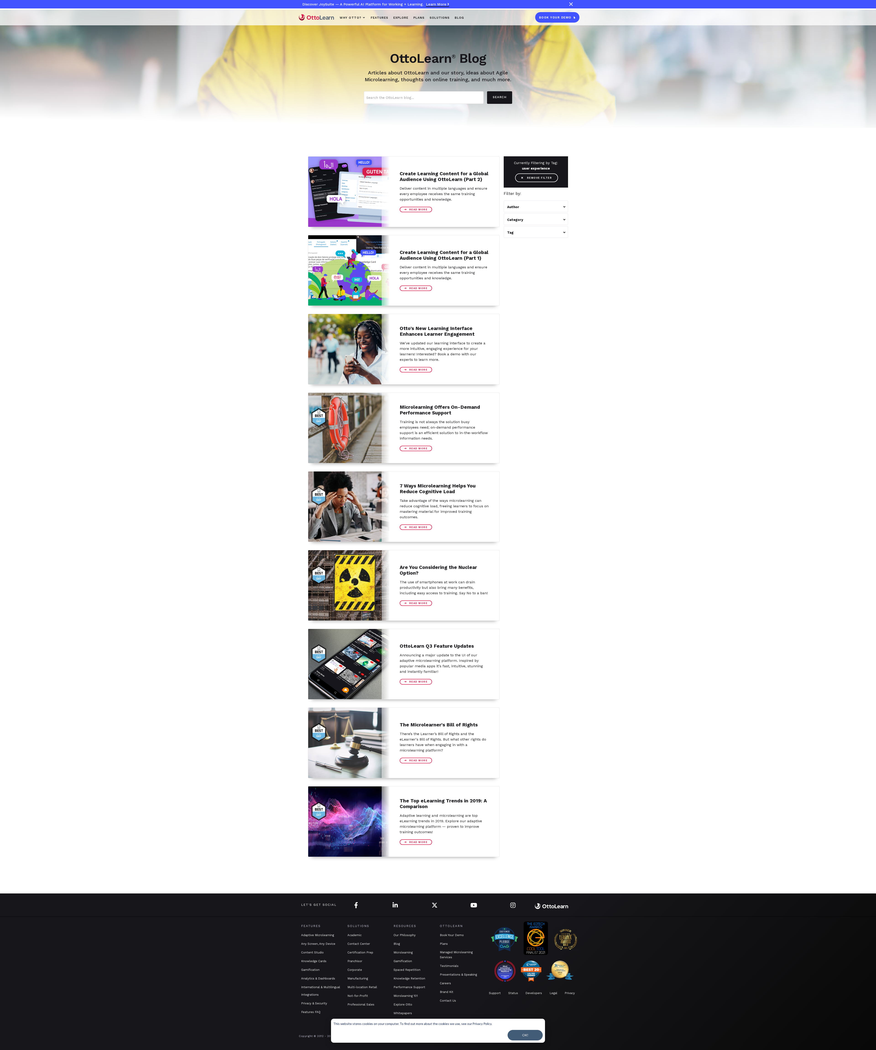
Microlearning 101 (406, 996)
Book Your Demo (452, 935)
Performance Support (409, 987)
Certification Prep (360, 952)
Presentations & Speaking (458, 974)
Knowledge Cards (313, 961)
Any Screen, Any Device (318, 943)
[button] (352, 17)
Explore (400, 17)
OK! (525, 1035)
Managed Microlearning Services (456, 954)
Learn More (437, 4)
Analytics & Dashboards (318, 978)
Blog (459, 17)
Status (513, 993)
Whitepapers (403, 1013)
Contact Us (448, 1000)
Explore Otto (403, 1004)
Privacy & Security (314, 1003)
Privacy (570, 993)
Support (495, 993)
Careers (445, 983)
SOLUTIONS (440, 17)
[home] (316, 17)
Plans (444, 943)
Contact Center (358, 943)
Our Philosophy (405, 935)
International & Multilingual (320, 987)
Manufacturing (357, 978)
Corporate (354, 969)
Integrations (310, 994)
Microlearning (403, 952)
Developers (533, 993)
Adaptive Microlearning (317, 935)
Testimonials (449, 966)
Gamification (310, 969)
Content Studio (312, 952)
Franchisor (354, 961)
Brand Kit (446, 992)
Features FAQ (311, 1012)
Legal (553, 993)
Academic (354, 935)
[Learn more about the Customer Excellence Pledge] (504, 939)
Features (379, 17)
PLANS (419, 17)
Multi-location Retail (362, 987)
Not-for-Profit (357, 996)
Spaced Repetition (407, 969)
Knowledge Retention (409, 978)
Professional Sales (360, 1004)
